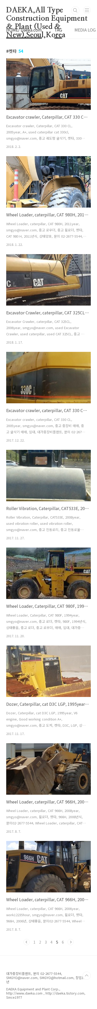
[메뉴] (87, 10)
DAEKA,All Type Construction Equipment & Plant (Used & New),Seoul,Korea (47, 10)
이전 (27, 942)
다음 (71, 942)
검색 (75, 10)
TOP (87, 976)
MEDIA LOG (85, 30)
